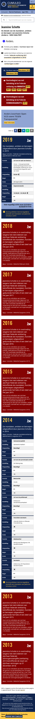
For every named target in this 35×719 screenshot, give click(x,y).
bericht (22, 690)
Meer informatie (9, 122)
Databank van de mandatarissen (12, 15)
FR (32, 1)
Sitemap (12, 699)
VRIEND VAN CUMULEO (14, 716)
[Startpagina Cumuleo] (2, 15)
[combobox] (20, 20)
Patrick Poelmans (15, 12)
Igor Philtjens (26, 12)
